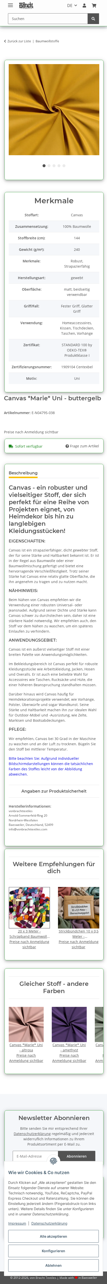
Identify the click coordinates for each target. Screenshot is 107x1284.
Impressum (17, 1223)
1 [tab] (44, 165)
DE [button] (69, 5)
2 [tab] (49, 165)
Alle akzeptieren (53, 1236)
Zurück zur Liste (19, 41)
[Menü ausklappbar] (10, 3)
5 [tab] (63, 165)
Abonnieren (77, 1156)
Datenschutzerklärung (49, 1223)
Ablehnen (53, 1265)
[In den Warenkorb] (8, 57)
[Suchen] (93, 18)
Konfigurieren (53, 1251)
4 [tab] (58, 165)
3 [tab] (54, 165)
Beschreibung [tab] (23, 473)
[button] (84, 6)
